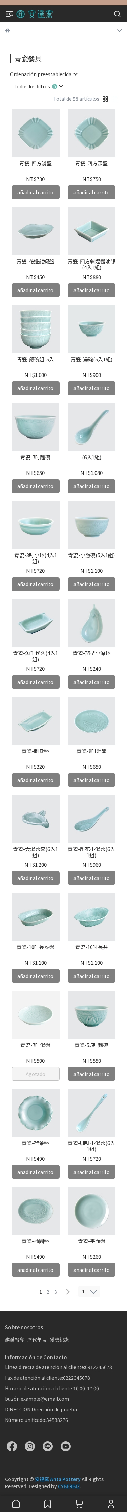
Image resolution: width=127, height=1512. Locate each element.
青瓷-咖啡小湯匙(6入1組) (91, 1146)
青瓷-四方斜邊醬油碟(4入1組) (91, 264)
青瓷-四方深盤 (91, 163)
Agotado (35, 1073)
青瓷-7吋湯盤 (35, 1045)
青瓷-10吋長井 (91, 947)
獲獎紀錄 (59, 1339)
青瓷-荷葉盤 (35, 1143)
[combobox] (43, 74)
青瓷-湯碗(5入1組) (91, 359)
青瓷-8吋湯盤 (92, 751)
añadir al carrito (35, 192)
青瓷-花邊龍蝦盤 (35, 261)
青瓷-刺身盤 (35, 751)
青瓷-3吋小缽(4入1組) (35, 558)
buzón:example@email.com (37, 1398)
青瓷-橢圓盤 (35, 1241)
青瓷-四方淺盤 (35, 163)
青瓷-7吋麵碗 (35, 457)
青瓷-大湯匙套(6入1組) (35, 852)
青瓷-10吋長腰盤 (36, 947)
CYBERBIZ (69, 1486)
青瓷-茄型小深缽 (91, 653)
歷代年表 (36, 1339)
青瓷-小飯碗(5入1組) (91, 555)
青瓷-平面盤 (91, 1241)
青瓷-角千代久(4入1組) (35, 656)
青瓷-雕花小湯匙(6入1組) (91, 852)
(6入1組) (91, 457)
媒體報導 (14, 1339)
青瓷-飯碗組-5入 (35, 359)
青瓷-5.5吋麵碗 (91, 1045)
